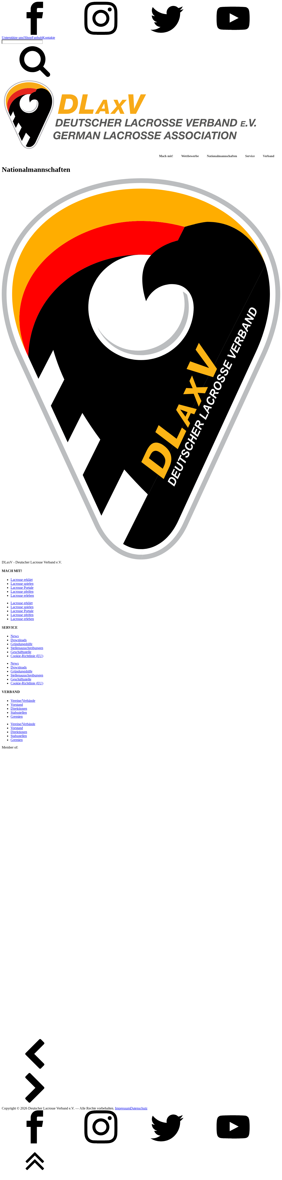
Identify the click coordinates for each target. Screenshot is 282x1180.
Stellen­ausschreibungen (27, 648)
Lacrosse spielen (22, 583)
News (15, 636)
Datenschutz (138, 1108)
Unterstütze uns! (13, 37)
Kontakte (48, 37)
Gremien (17, 716)
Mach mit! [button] (166, 156)
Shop (28, 37)
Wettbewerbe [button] (190, 156)
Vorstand (17, 704)
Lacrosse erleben (22, 595)
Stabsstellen (19, 712)
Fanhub (37, 37)
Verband (268, 156)
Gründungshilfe (21, 644)
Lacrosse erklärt (22, 580)
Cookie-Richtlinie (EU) (27, 656)
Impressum (122, 1108)
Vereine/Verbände (23, 700)
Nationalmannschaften (222, 156)
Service (250, 156)
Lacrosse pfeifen (22, 591)
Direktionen (19, 708)
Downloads (19, 640)
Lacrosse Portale (22, 587)
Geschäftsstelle (21, 652)
